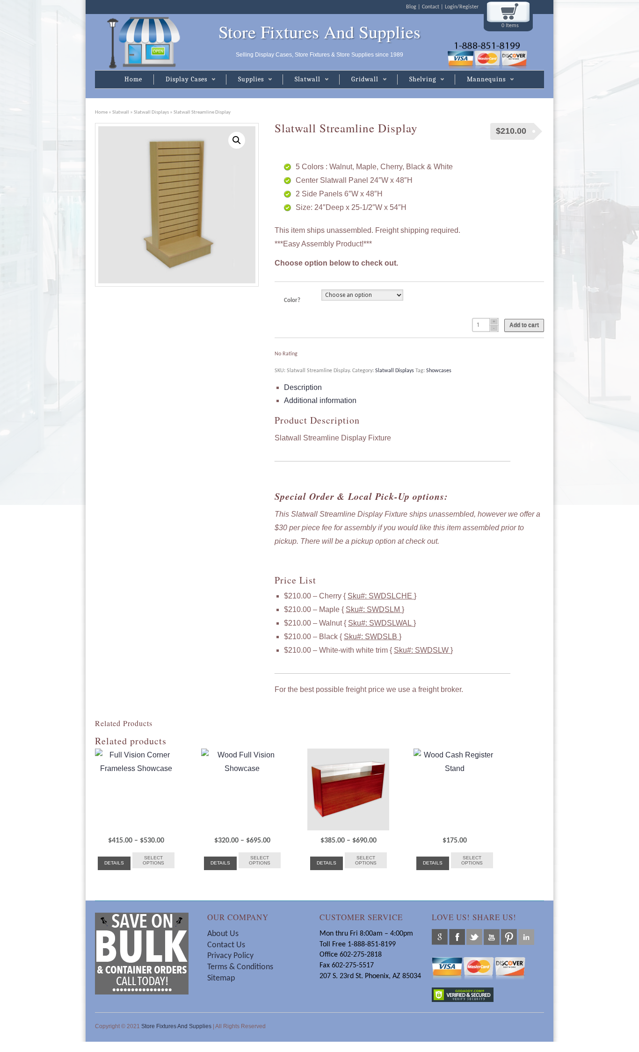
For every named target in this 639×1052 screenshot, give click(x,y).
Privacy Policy (230, 955)
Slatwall (301, 80)
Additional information (320, 400)
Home (133, 79)
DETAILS (114, 862)
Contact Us (226, 945)
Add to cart (524, 325)
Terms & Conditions (241, 967)
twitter (474, 937)
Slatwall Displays (151, 112)
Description (303, 387)
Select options (153, 860)
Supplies (245, 80)
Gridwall (358, 80)
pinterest (509, 937)
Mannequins (480, 80)
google (440, 937)
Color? (292, 300)
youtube (492, 937)
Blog (411, 7)
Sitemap (221, 978)
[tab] (414, 388)
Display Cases (180, 80)
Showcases (438, 371)
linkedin (526, 937)
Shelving (416, 80)
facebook (457, 937)
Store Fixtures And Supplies (319, 32)
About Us (223, 934)
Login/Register (462, 7)
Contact (430, 7)
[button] (236, 140)
